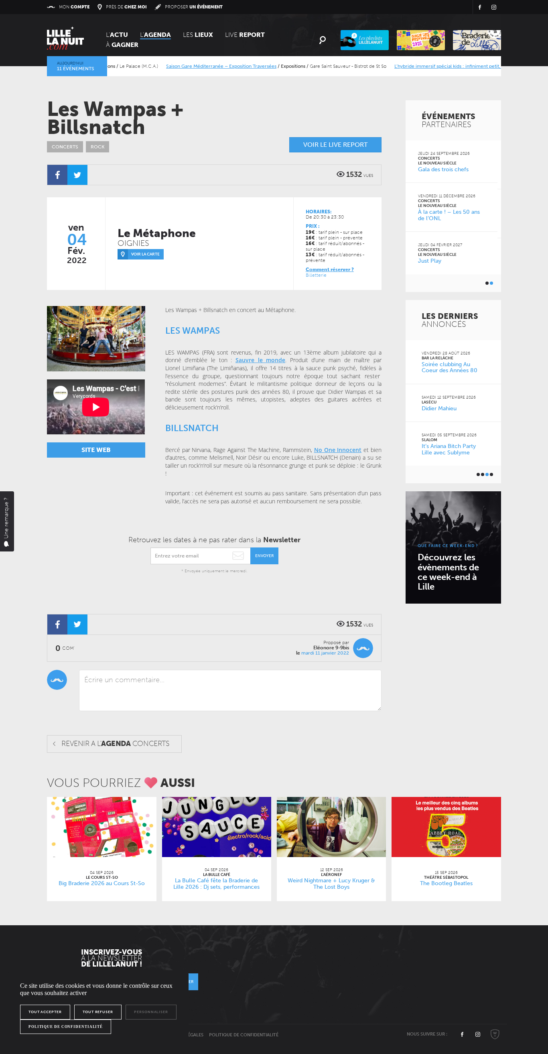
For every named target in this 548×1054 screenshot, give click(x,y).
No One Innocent (337, 450)
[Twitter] (77, 175)
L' (117, 35)
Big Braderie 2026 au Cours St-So (102, 883)
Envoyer (264, 555)
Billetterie (316, 275)
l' (155, 35)
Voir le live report (335, 144)
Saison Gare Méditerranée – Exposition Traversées (200, 66)
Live (245, 35)
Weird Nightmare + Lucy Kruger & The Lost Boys (331, 884)
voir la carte (145, 254)
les (198, 35)
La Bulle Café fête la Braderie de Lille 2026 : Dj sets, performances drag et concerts (216, 887)
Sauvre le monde (260, 360)
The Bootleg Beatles (446, 883)
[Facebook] (57, 175)
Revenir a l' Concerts (115, 743)
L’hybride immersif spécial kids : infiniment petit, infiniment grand (445, 66)
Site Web (96, 450)
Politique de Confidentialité (243, 1035)
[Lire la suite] (101, 827)
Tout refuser (98, 1012)
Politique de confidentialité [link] (65, 1027)
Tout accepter (45, 1012)
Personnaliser (151, 1012)
